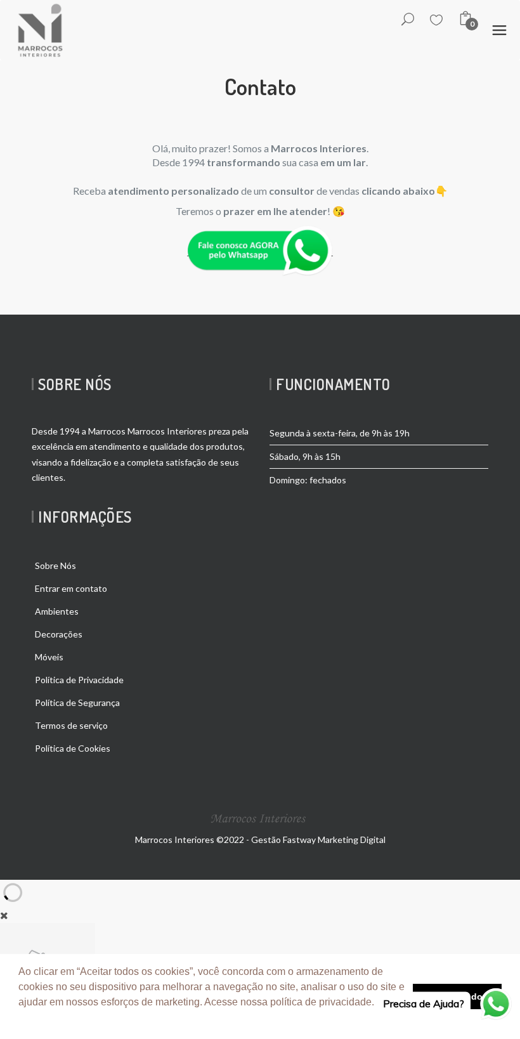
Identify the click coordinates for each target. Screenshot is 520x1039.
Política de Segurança (77, 702)
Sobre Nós (55, 565)
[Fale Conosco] (260, 249)
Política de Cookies (72, 748)
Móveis (49, 656)
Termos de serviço (71, 725)
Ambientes (57, 611)
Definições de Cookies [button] (71, 1019)
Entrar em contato (71, 588)
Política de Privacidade (79, 679)
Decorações (58, 634)
